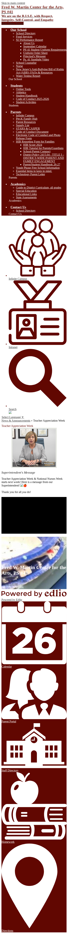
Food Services (24, 36)
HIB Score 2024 (32, 144)
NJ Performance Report (29, 39)
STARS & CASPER (28, 128)
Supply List (22, 125)
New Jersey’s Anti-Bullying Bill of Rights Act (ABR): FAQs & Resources (40, 71)
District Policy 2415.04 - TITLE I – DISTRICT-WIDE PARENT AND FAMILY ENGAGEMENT (43, 158)
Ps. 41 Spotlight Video (36, 59)
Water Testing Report (28, 75)
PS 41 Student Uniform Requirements (45, 49)
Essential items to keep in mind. (34, 171)
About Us (28, 43)
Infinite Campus (25, 115)
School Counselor (26, 62)
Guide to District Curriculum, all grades (38, 187)
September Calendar (34, 46)
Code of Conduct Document (32, 131)
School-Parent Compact (36, 151)
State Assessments (26, 197)
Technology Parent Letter (30, 174)
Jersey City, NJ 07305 (14, 579)
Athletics (21, 92)
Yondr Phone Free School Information (38, 167)
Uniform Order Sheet (35, 52)
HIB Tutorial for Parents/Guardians (43, 148)
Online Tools (23, 89)
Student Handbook (27, 95)
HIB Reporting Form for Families (35, 141)
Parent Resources (26, 122)
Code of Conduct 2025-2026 (32, 98)
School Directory (26, 33)
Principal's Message (34, 56)
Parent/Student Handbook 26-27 (41, 164)
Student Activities (26, 102)
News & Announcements (15, 420)
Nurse (19, 66)
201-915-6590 (9, 584)
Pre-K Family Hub (26, 118)
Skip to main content (13, 3)
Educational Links (26, 194)
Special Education (26, 190)
